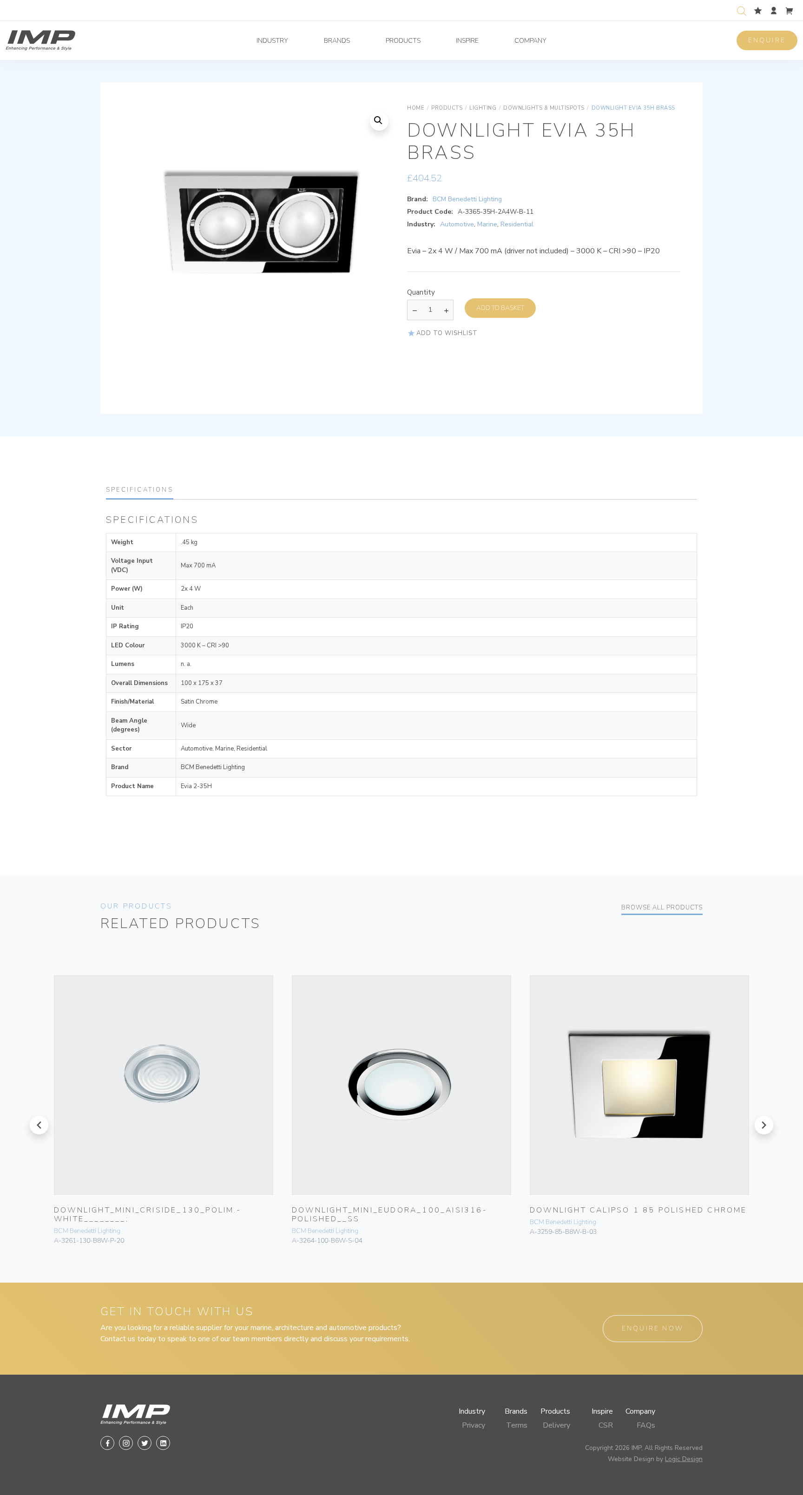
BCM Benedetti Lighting (467, 199)
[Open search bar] (741, 10)
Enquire (767, 40)
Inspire (467, 40)
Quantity (421, 292)
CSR (606, 1425)
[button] (379, 121)
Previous (141, 250)
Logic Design (684, 1459)
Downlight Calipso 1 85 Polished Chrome (638, 1210)
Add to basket (500, 307)
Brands (337, 40)
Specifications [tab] (139, 490)
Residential (516, 224)
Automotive (457, 224)
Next (377, 250)
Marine (487, 224)
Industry (272, 40)
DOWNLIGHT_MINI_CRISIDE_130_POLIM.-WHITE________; (147, 1214)
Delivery (556, 1425)
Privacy (473, 1425)
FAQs (646, 1425)
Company (530, 40)
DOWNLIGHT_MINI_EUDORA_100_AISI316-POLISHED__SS (389, 1214)
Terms (516, 1425)
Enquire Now (653, 1328)
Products (403, 40)
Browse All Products (662, 907)
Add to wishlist (447, 333)
